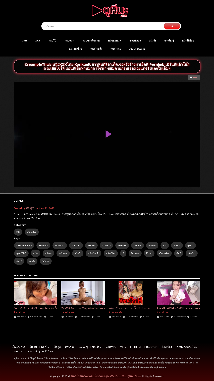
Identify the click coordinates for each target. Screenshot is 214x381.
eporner (43, 245)
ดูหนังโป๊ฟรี (21, 253)
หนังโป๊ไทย (188, 40)
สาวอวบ (70, 347)
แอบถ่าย (18, 351)
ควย (165, 245)
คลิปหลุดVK (114, 40)
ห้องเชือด (167, 347)
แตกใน (32, 261)
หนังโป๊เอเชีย (93, 253)
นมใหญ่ (83, 347)
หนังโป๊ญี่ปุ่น (75, 49)
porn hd (76, 245)
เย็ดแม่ (33, 347)
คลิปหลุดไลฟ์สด (91, 40)
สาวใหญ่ (169, 40)
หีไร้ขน (149, 253)
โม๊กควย (45, 261)
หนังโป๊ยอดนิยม (137, 49)
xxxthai (137, 245)
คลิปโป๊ (52, 40)
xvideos (106, 245)
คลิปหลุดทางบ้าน (187, 347)
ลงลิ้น (35, 253)
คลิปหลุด (69, 40)
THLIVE (137, 347)
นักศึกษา (110, 347)
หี (123, 253)
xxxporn (122, 245)
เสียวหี (19, 261)
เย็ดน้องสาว (18, 347)
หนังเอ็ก (77, 253)
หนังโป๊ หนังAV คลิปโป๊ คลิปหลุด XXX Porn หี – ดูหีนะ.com (106, 376)
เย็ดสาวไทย (164, 253)
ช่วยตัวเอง (135, 40)
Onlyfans (151, 347)
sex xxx (91, 245)
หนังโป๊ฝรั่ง (96, 49)
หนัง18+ (48, 253)
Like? (196, 77)
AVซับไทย (47, 351)
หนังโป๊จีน (116, 49)
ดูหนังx (190, 245)
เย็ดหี (178, 253)
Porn (23, 40)
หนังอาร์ (32, 351)
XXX (37, 40)
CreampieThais (24, 245)
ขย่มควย (152, 245)
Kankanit (60, 245)
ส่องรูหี (30, 208)
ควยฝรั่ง (177, 245)
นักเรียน (96, 347)
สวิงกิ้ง (152, 40)
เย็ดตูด (57, 347)
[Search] (172, 26)
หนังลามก (63, 253)
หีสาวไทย (135, 253)
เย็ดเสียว (191, 253)
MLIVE (124, 347)
